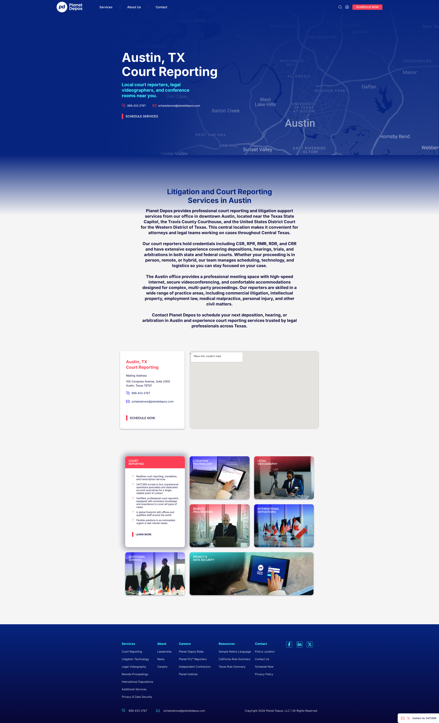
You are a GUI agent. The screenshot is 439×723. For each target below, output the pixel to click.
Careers (162, 666)
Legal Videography (134, 666)
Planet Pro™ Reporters (193, 659)
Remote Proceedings (135, 674)
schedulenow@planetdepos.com (184, 710)
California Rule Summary (234, 659)
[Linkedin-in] (299, 644)
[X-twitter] (310, 644)
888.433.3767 (138, 710)
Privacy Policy (264, 674)
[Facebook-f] (289, 644)
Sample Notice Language (235, 651)
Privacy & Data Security (137, 696)
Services (105, 7)
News (160, 659)
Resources (227, 644)
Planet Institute (188, 674)
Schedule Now (264, 666)
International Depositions (137, 681)
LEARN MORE (143, 534)
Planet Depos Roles (191, 651)
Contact (161, 7)
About (161, 644)
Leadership (164, 651)
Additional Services (134, 689)
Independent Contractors (195, 666)
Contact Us (262, 659)
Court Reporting (132, 651)
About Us (134, 7)
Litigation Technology (135, 659)
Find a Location (265, 651)
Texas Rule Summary (232, 666)
